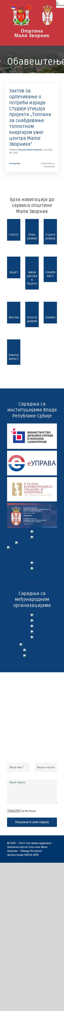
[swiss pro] (32, 637)
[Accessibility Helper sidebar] (60, 4)
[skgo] (32, 478)
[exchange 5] (32, 615)
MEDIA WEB (31, 854)
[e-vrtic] (32, 537)
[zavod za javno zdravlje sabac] (32, 568)
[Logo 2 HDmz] (32, 547)
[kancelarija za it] (32, 504)
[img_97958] (32, 531)
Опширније (14, 163)
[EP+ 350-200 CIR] (32, 650)
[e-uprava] (32, 451)
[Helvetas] (32, 620)
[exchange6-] (32, 655)
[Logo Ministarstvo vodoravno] (32, 424)
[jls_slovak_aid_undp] (32, 626)
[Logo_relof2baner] (32, 644)
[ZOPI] (32, 562)
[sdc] (32, 631)
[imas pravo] (32, 542)
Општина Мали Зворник (30, 149)
